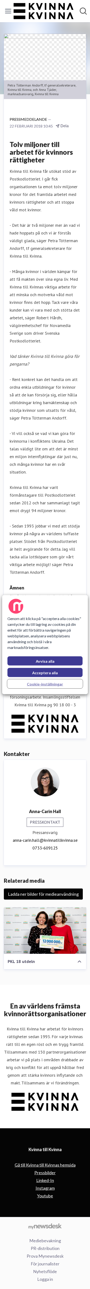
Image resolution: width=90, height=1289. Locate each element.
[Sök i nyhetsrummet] (83, 11)
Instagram (45, 1188)
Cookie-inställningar (45, 683)
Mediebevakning (45, 1240)
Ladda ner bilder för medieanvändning (43, 894)
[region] (45, 644)
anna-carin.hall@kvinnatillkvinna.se (45, 840)
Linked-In (45, 1180)
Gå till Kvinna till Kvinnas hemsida (45, 1165)
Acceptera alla (45, 672)
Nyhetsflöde (45, 1271)
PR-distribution (45, 1248)
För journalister (45, 1263)
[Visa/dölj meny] (8, 11)
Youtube (45, 1195)
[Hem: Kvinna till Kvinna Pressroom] (43, 11)
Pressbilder (45, 1172)
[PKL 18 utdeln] (45, 930)
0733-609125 (45, 848)
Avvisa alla (45, 661)
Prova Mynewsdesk (45, 1256)
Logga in (45, 1279)
